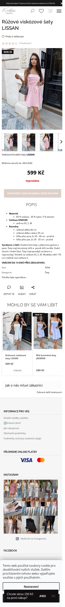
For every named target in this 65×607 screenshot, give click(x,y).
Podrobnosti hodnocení (44, 43)
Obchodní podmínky (15, 433)
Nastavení (31, 587)
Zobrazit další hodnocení (49, 392)
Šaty (47, 272)
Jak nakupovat (11, 428)
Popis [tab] (31, 204)
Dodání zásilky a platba (16, 417)
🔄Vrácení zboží (12, 423)
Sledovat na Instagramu (33, 538)
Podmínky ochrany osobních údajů (22, 438)
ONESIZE (17, 370)
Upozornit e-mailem (32, 193)
